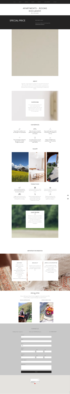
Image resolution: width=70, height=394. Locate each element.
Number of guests (24, 359)
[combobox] (28, 351)
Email (22, 339)
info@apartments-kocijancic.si (17, 331)
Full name (22, 335)
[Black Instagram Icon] (68, 198)
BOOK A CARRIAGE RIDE (25, 300)
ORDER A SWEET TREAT (46, 300)
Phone (22, 343)
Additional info (23, 364)
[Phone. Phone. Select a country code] (23, 345)
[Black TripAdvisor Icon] (68, 195)
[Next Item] (56, 167)
